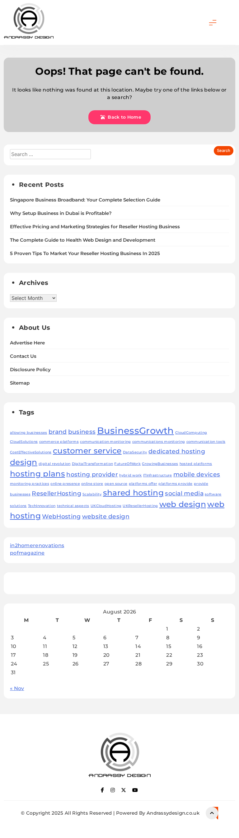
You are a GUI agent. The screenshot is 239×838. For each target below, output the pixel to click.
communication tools (206, 442)
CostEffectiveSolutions (31, 452)
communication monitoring (105, 442)
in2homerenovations (37, 545)
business (82, 431)
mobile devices (196, 474)
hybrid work (130, 475)
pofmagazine (27, 553)
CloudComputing (191, 433)
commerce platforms (59, 442)
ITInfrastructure (157, 475)
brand (58, 431)
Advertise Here (27, 343)
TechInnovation (41, 506)
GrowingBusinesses (160, 464)
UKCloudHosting (106, 506)
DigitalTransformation (92, 464)
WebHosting (61, 516)
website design (105, 516)
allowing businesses (28, 433)
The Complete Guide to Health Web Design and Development (82, 240)
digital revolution (54, 464)
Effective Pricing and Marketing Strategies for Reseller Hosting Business (95, 227)
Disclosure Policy (30, 369)
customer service (87, 450)
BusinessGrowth (135, 430)
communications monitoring (158, 442)
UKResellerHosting (140, 506)
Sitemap (20, 383)
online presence (65, 484)
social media (184, 493)
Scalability (91, 494)
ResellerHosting (56, 493)
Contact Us (23, 356)
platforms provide (175, 484)
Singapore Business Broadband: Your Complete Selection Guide (85, 200)
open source (116, 484)
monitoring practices (29, 484)
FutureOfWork (127, 464)
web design (182, 504)
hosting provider (92, 474)
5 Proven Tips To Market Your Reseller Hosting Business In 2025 (85, 253)
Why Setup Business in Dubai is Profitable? (61, 213)
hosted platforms (196, 464)
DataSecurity (135, 452)
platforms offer (143, 484)
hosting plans (37, 473)
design (23, 462)
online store (92, 484)
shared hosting (133, 492)
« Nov (17, 688)
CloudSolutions (24, 442)
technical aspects (73, 506)
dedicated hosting (176, 451)
